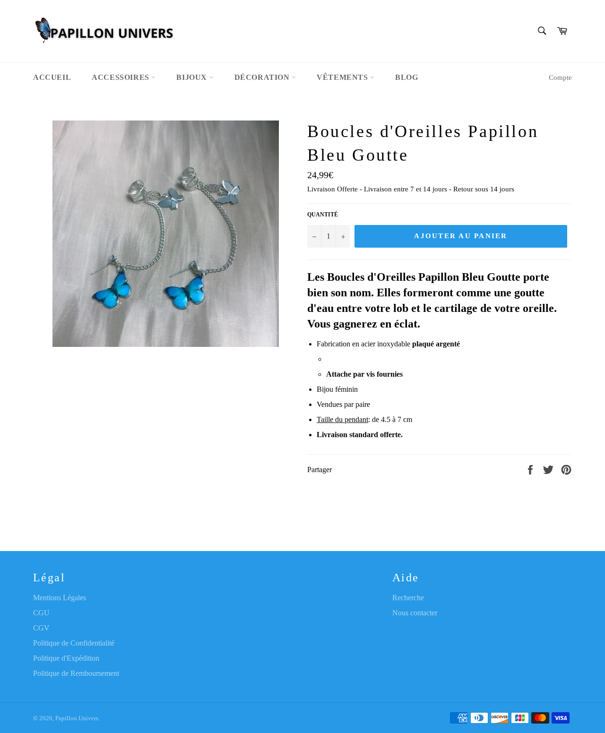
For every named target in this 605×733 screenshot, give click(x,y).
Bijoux (192, 77)
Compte (560, 77)
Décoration (263, 77)
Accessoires (121, 77)
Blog (406, 77)
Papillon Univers (76, 718)
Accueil (52, 77)
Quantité (322, 214)
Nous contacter (414, 613)
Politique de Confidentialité (73, 643)
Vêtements (343, 77)
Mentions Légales (59, 598)
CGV (41, 628)
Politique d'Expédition (66, 658)
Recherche (408, 598)
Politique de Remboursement (76, 673)
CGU (41, 613)
